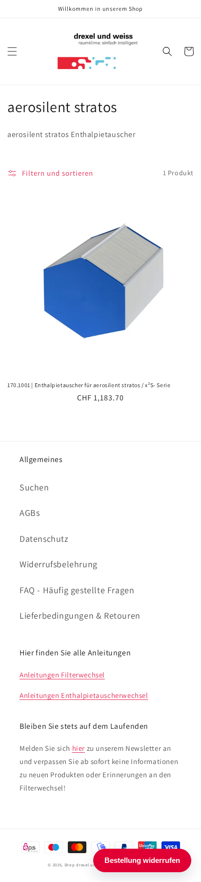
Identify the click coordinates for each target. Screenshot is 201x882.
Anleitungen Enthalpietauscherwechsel (84, 695)
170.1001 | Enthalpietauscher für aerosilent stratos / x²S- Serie (88, 385)
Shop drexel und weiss (87, 864)
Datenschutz (44, 538)
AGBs (30, 512)
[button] (12, 51)
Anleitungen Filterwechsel (62, 674)
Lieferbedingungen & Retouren (80, 615)
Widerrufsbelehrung (59, 564)
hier (78, 748)
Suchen (34, 487)
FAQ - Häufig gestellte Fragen (77, 590)
